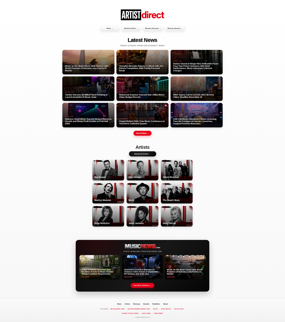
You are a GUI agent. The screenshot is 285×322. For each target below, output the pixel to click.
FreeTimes (158, 313)
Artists (127, 304)
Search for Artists (142, 154)
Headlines (156, 304)
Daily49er (146, 313)
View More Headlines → (142, 285)
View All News (142, 133)
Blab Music (166, 309)
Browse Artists (131, 28)
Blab (155, 309)
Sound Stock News (130, 313)
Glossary (136, 304)
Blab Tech (179, 309)
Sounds (146, 304)
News (110, 28)
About (165, 304)
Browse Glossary (153, 28)
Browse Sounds (175, 28)
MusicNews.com (117, 309)
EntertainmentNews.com (139, 309)
